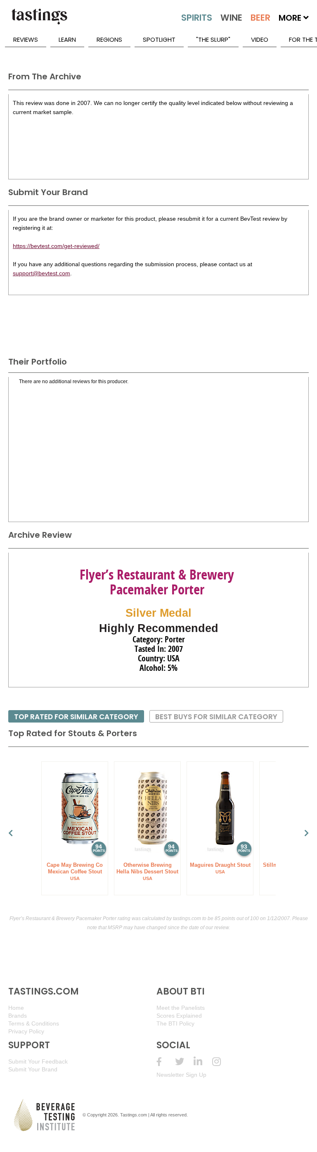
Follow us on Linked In (203, 1061)
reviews (25, 39)
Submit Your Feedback (38, 1061)
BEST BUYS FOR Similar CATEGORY (216, 717)
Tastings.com (133, 1114)
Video (259, 39)
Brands (17, 1015)
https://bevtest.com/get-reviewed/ (56, 246)
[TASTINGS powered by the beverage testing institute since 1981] (39, 20)
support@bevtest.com (41, 273)
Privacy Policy (26, 1031)
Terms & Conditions (33, 1023)
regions (109, 39)
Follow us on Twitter (184, 1061)
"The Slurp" (213, 39)
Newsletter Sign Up (181, 1074)
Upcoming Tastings (221, 1061)
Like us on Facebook (165, 1061)
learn (67, 39)
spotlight (159, 39)
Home (16, 1007)
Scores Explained (179, 1015)
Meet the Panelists (180, 1007)
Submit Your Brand (32, 1069)
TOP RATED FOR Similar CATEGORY (76, 717)
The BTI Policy (175, 1023)
